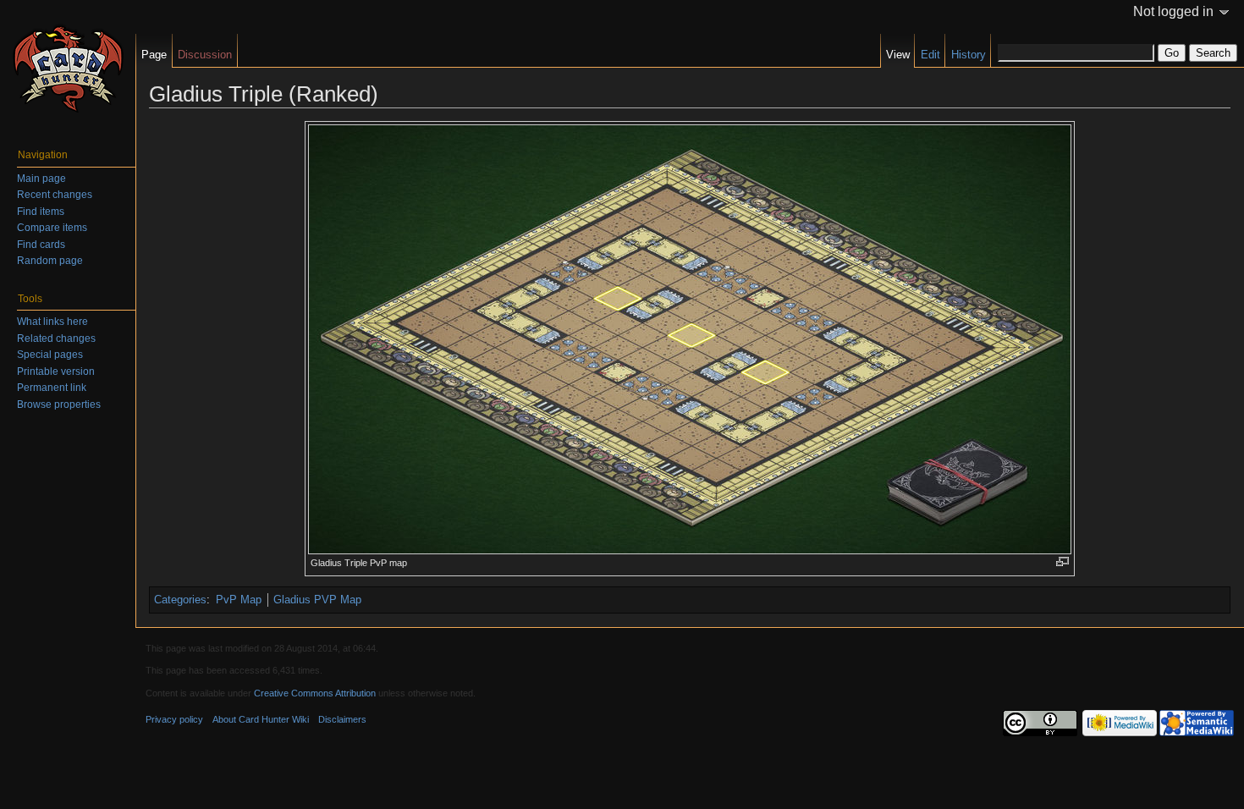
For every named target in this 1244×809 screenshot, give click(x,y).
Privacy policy (174, 719)
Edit (930, 54)
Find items (40, 211)
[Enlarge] (1062, 561)
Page (154, 54)
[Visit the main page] (67, 67)
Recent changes (54, 195)
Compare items (52, 228)
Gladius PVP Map (317, 599)
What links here (52, 321)
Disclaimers (342, 719)
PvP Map (238, 599)
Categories (180, 599)
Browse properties (59, 404)
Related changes (56, 338)
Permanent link (51, 387)
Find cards (41, 244)
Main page (41, 178)
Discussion (205, 54)
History (968, 54)
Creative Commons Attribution (315, 693)
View (898, 54)
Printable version (56, 371)
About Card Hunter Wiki (260, 719)
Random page (50, 261)
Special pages (50, 354)
